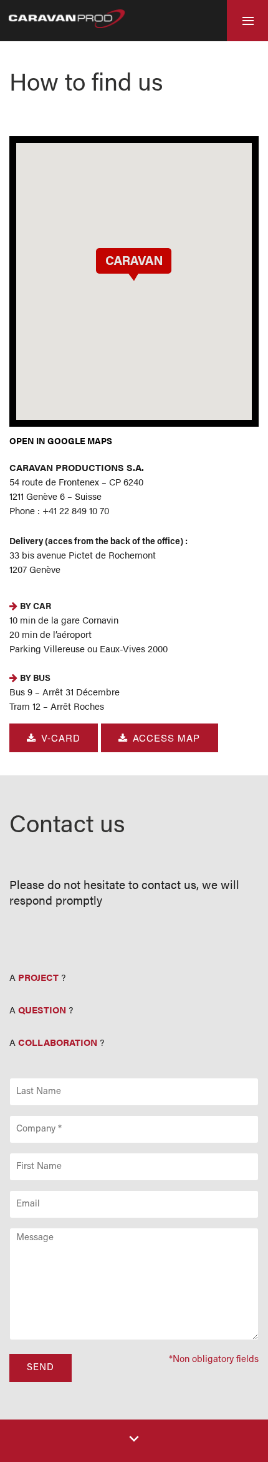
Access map (166, 737)
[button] (134, 264)
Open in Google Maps (60, 440)
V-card (60, 737)
